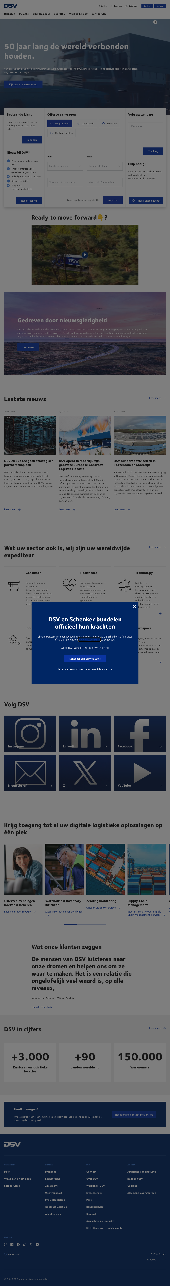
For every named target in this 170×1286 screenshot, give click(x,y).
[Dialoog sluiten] (134, 606)
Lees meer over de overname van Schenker (83, 669)
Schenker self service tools (85, 658)
